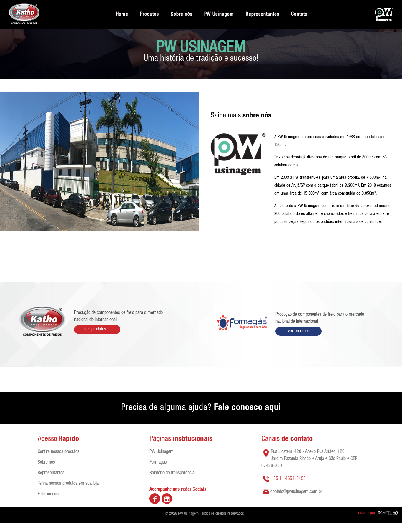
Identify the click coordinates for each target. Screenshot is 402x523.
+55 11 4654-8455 (288, 479)
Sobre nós (46, 462)
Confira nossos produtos (58, 452)
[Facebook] (154, 498)
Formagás (158, 462)
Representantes (51, 473)
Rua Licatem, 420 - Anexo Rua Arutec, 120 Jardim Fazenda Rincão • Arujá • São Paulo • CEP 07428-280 (309, 459)
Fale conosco (49, 494)
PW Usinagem (161, 452)
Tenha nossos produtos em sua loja (68, 483)
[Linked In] (167, 498)
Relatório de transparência (172, 473)
